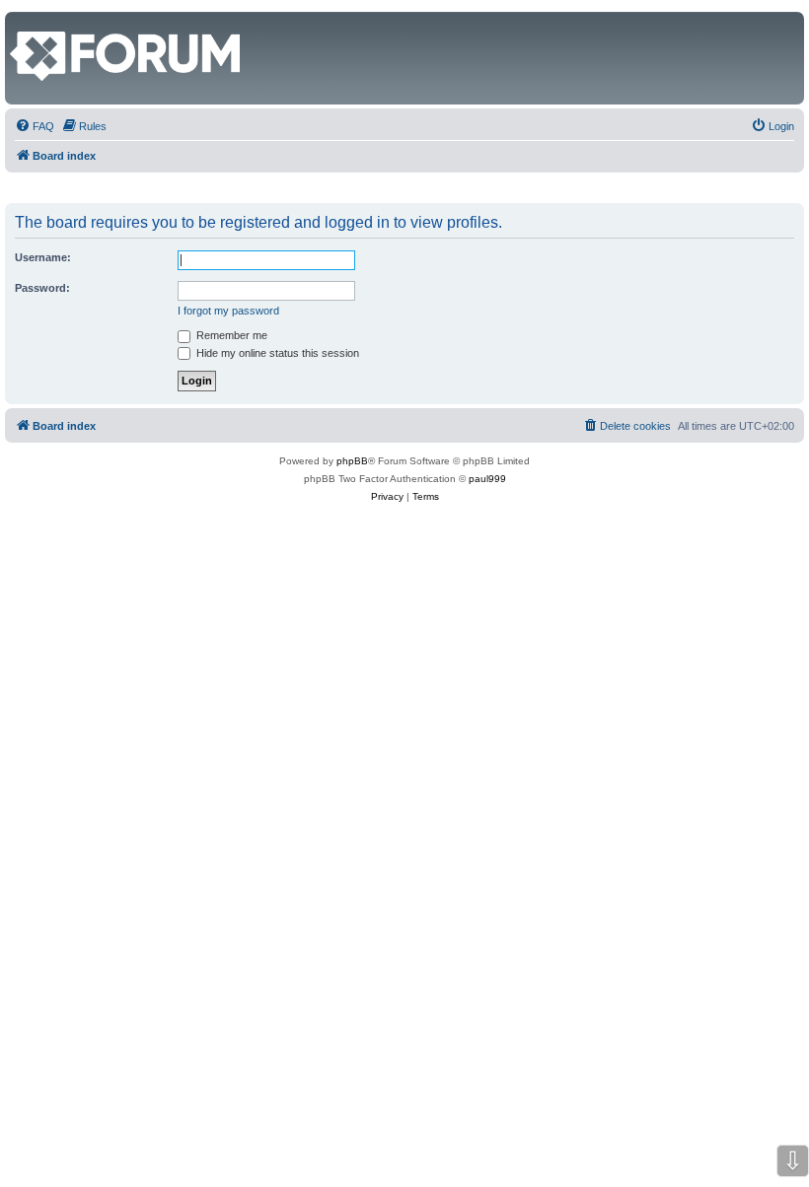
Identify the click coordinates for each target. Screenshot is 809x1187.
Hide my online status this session (276, 353)
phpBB (352, 460)
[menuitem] (34, 126)
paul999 (487, 478)
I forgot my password (228, 310)
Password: (42, 288)
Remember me (230, 335)
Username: (43, 257)
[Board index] (21, 22)
